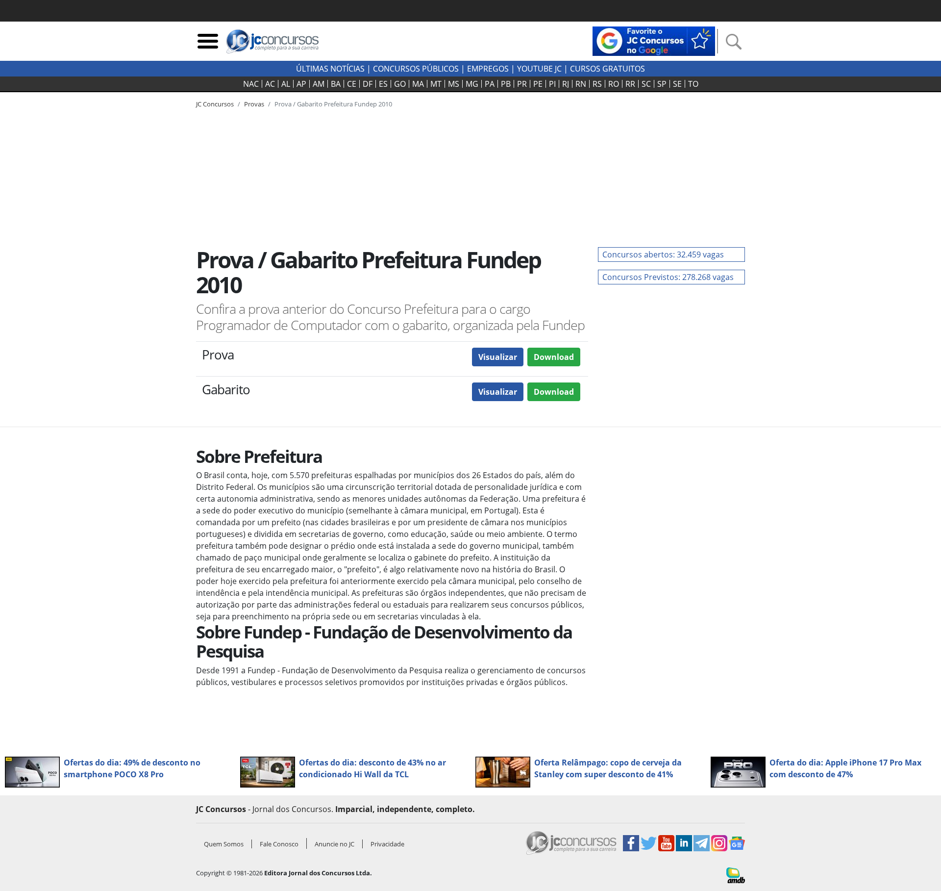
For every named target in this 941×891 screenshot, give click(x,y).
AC (270, 84)
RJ (565, 84)
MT (436, 84)
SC (646, 84)
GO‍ (400, 84)
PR (522, 84)
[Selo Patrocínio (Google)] (654, 40)
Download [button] (554, 357)
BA (336, 84)
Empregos (488, 68)
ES (383, 84)
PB (506, 84)
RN (580, 84)
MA (418, 84)
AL (285, 84)
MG (472, 84)
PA (490, 84)
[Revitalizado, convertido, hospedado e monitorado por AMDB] (735, 874)
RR (630, 84)
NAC (251, 84)
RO (613, 84)
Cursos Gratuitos (607, 68)
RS (597, 84)
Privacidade (387, 844)
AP (301, 84)
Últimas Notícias (330, 68)
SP (662, 84)
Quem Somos (224, 844)
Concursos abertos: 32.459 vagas (663, 254)
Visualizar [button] (497, 357)
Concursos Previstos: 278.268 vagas (668, 277)
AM (318, 84)
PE (538, 84)
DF (367, 84)
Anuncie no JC (334, 844)
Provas (254, 104)
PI (552, 84)
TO (693, 84)
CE (351, 84)
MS (453, 84)
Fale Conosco (279, 844)
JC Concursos (215, 104)
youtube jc (539, 68)
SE (677, 84)
